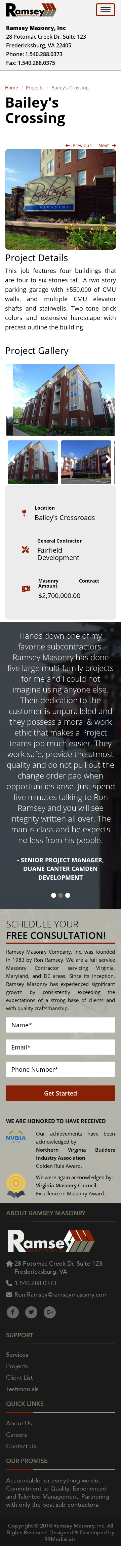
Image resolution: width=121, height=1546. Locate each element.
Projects (35, 87)
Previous (81, 145)
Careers (16, 1435)
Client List (19, 1378)
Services (17, 1355)
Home (11, 87)
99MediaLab (60, 1539)
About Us (19, 1423)
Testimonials (22, 1389)
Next (104, 145)
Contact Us (21, 1446)
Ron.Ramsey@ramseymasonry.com (61, 1295)
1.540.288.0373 (44, 54)
